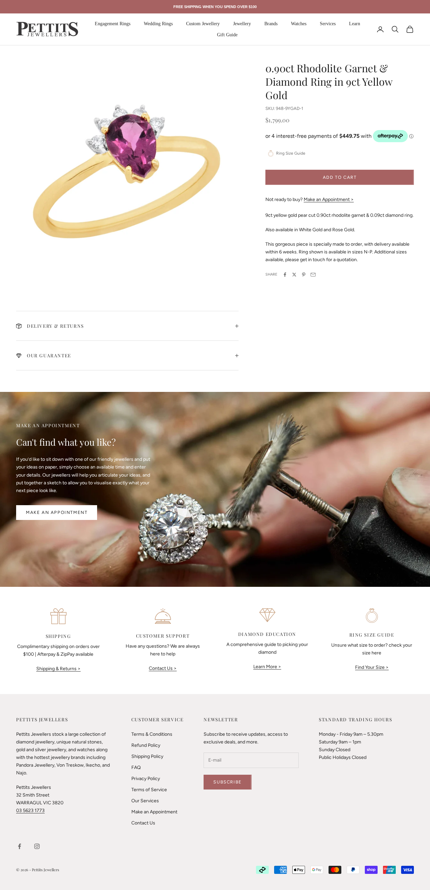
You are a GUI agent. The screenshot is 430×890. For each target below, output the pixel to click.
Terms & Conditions (151, 734)
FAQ (136, 767)
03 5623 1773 (30, 810)
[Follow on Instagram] (37, 846)
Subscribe (227, 781)
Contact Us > (163, 668)
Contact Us (143, 823)
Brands (270, 23)
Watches (298, 23)
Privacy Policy (145, 778)
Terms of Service (149, 790)
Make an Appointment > (329, 199)
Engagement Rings (112, 23)
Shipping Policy (147, 756)
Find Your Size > (372, 667)
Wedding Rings (158, 23)
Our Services (145, 801)
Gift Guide (227, 34)
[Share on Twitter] (294, 274)
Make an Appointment (56, 512)
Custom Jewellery (203, 23)
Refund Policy (145, 745)
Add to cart (340, 176)
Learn (354, 23)
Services (328, 23)
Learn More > (267, 667)
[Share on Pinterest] (303, 274)
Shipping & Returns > (58, 669)
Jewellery (242, 23)
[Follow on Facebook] (19, 846)
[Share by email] (313, 274)
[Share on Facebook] (285, 274)
